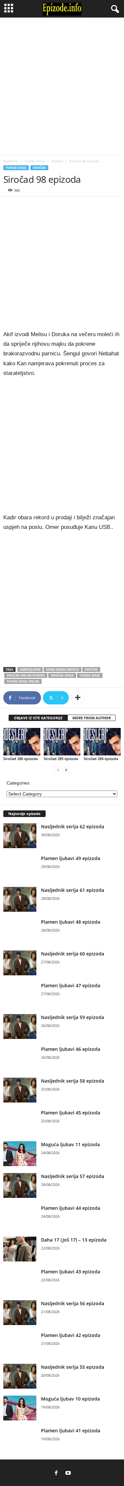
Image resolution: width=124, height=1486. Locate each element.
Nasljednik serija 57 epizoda (72, 1176)
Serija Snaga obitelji (62, 669)
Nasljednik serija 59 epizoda (72, 1017)
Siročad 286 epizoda (20, 758)
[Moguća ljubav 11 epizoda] (19, 1153)
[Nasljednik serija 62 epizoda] (19, 835)
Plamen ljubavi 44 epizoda (70, 1208)
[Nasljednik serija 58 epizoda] (19, 1090)
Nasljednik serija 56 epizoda (72, 1303)
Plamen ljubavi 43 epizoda (70, 1271)
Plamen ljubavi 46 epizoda (70, 1049)
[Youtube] (68, 1473)
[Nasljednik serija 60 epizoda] (19, 962)
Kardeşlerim (30, 669)
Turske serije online (23, 681)
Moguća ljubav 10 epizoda (70, 1399)
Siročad (57, 161)
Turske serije (34, 161)
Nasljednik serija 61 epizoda (72, 890)
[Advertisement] (62, 86)
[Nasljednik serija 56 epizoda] (19, 1312)
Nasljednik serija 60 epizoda (72, 953)
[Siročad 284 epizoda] (102, 741)
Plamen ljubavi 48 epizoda (70, 922)
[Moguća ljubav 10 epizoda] (19, 1408)
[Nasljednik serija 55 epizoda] (19, 1376)
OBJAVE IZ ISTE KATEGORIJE (38, 717)
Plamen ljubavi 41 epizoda (70, 1430)
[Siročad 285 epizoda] (62, 741)
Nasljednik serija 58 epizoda (72, 1081)
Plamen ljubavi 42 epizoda (70, 1335)
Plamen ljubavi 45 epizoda (70, 1112)
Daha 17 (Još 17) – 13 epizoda (73, 1240)
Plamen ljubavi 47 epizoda (70, 985)
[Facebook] (56, 1473)
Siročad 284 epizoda (101, 758)
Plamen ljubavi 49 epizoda (70, 858)
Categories (18, 783)
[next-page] (66, 769)
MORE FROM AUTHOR (91, 717)
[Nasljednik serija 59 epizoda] (19, 1026)
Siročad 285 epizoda (61, 758)
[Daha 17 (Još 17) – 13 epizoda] (19, 1249)
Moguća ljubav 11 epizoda (70, 1144)
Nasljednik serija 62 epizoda (72, 826)
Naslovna (10, 161)
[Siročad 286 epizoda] (21, 741)
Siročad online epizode (26, 675)
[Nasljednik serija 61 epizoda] (19, 899)
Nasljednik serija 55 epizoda (72, 1367)
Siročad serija (62, 675)
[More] (78, 697)
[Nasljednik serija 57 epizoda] (19, 1185)
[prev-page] (58, 769)
